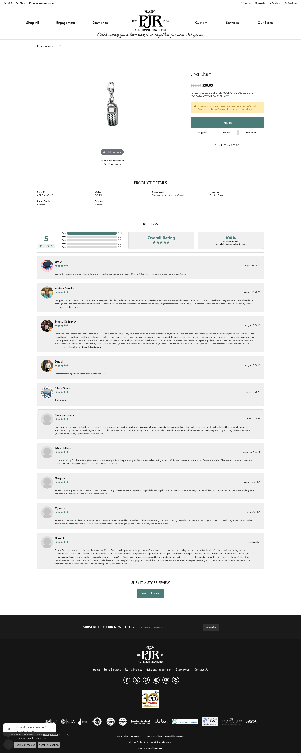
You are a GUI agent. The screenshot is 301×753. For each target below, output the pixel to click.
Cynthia (60, 508)
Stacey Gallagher (65, 321)
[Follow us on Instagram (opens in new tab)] (156, 680)
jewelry (48, 46)
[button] (245, 3)
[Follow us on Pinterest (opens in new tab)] (146, 680)
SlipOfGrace (62, 388)
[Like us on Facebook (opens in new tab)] (126, 680)
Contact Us (201, 669)
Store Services (112, 669)
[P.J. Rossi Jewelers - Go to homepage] (150, 654)
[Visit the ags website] (231, 721)
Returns (226, 132)
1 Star (63, 247)
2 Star (63, 244)
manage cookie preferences (33, 738)
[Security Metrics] (210, 721)
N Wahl (59, 538)
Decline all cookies (25, 744)
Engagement (65, 23)
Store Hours (183, 669)
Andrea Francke (64, 288)
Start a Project (133, 669)
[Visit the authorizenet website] (97, 721)
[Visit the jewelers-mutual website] (141, 721)
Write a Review (151, 593)
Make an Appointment (158, 669)
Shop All (32, 23)
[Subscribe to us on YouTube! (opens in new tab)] (165, 680)
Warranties (251, 132)
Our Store (265, 23)
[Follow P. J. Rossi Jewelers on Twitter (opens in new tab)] (136, 680)
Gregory (60, 478)
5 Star (63, 233)
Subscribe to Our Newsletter (108, 627)
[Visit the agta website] (251, 721)
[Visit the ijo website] (50, 721)
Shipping (202, 132)
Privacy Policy (136, 736)
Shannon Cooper (65, 415)
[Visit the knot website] (161, 721)
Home (39, 46)
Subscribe (211, 626)
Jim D (58, 261)
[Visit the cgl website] (122, 721)
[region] (112, 104)
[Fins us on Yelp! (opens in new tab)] (175, 680)
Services (232, 23)
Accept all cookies (49, 744)
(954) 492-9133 (112, 164)
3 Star (63, 240)
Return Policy (122, 736)
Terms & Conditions (154, 736)
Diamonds (100, 23)
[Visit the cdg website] (110, 721)
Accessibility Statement (174, 736)
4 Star (63, 237)
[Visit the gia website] (68, 721)
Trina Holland (63, 448)
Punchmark (157, 748)
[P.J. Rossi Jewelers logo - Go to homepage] (150, 22)
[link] (14, 3)
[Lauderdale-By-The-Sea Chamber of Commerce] (185, 721)
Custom (201, 23)
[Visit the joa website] (83, 721)
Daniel (59, 361)
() (120, 233)
